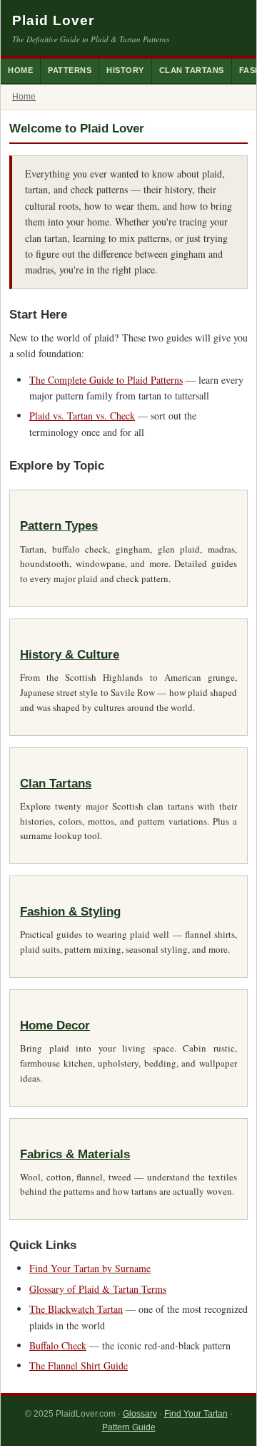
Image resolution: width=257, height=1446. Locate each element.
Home (20, 70)
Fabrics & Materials (75, 1154)
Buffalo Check (57, 1345)
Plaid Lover (53, 20)
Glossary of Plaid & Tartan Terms (97, 1289)
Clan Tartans (191, 70)
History (125, 70)
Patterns (69, 70)
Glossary (140, 1414)
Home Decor (55, 1025)
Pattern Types (59, 526)
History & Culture (69, 654)
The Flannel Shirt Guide (78, 1365)
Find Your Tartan (196, 1414)
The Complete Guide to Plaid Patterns (106, 380)
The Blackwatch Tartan (76, 1309)
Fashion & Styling (70, 911)
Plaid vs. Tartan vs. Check (82, 415)
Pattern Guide (129, 1427)
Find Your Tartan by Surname (90, 1268)
